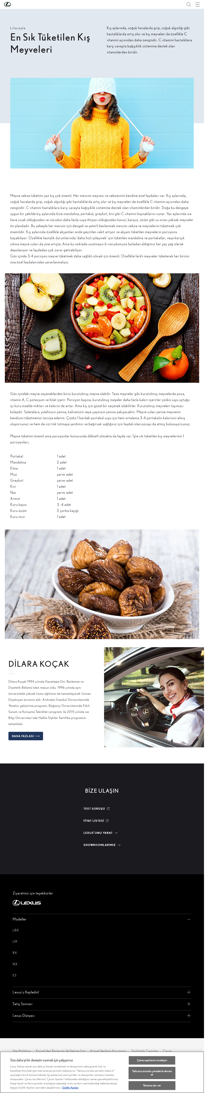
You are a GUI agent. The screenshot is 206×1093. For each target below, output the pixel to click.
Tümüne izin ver (152, 1085)
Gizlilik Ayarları (70, 1087)
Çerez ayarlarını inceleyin (152, 1060)
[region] (102, 1072)
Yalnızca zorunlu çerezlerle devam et (152, 1072)
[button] (15, 4)
